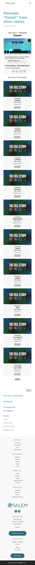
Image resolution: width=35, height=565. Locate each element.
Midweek (17, 492)
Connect (17, 461)
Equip (17, 464)
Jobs (17, 447)
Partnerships (17, 449)
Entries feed (8, 423)
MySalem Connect (17, 533)
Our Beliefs (17, 445)
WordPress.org (8, 430)
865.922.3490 (17, 524)
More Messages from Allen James (17, 62)
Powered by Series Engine (17, 383)
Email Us (17, 527)
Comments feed (9, 426)
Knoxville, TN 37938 (17, 521)
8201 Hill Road (17, 519)
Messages (17, 490)
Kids (17, 473)
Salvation (17, 457)
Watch (17, 107)
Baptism (17, 459)
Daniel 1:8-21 (23, 60)
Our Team (17, 442)
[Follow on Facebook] (16, 511)
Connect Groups (17, 480)
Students (17, 476)
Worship (17, 482)
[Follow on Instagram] (19, 511)
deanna (7, 26)
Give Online (17, 555)
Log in (5, 419)
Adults (17, 478)
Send (17, 466)
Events (17, 494)
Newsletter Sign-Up (17, 497)
